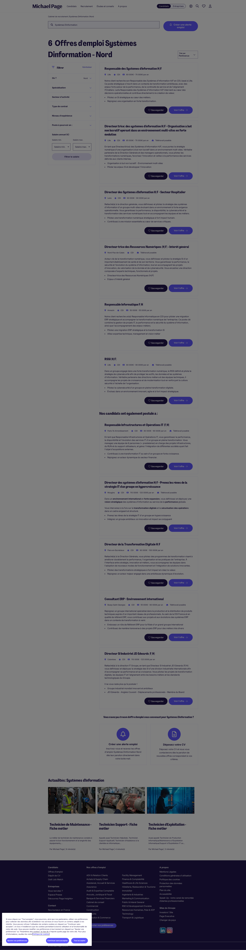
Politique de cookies (41, 934)
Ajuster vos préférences (17, 940)
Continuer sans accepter (57, 940)
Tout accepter (79, 940)
